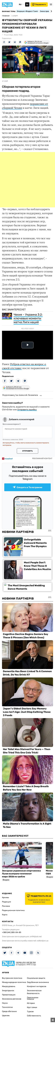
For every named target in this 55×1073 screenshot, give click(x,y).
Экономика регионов (11, 999)
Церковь (6, 1015)
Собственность (34, 1016)
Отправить (27, 451)
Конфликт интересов (36, 986)
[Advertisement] (27, 179)
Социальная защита (36, 978)
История (31, 1003)
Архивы (5, 897)
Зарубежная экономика (38, 982)
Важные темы (8, 11)
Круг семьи (32, 1007)
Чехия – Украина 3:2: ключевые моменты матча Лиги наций (28, 318)
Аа (27, 4)
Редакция (6, 902)
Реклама (6, 906)
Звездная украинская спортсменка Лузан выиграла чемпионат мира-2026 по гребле (21, 873)
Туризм (30, 1011)
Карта (4, 915)
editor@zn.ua (42, 941)
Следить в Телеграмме (29, 487)
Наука (5, 1003)
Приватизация (8, 995)
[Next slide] (51, 11)
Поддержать (40, 4)
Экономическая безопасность (34, 992)
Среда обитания (9, 1011)
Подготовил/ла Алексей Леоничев (20, 395)
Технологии (7, 1007)
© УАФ (5, 81)
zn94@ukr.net (36, 936)
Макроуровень (8, 986)
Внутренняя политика (12, 978)
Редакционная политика (13, 910)
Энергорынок (8, 990)
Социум (30, 999)
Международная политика (14, 982)
